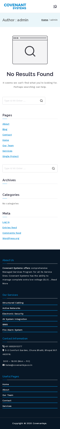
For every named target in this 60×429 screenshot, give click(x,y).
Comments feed (11, 233)
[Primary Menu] (55, 6)
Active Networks (11, 308)
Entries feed (9, 227)
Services (7, 151)
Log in (6, 222)
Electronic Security (12, 313)
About (5, 124)
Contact (7, 134)
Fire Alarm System (12, 330)
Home (5, 140)
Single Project (10, 156)
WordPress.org (10, 238)
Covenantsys (39, 423)
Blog (4, 129)
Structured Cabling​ (13, 302)
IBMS (5, 324)
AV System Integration (14, 319)
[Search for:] (30, 168)
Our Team (8, 145)
